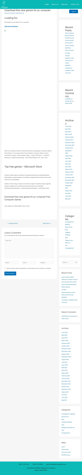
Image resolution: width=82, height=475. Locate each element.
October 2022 (69, 148)
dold (17, 13)
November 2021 (69, 180)
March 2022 (68, 169)
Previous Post (13, 223)
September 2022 (66, 357)
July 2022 (68, 158)
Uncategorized (69, 248)
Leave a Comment (9, 13)
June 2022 (68, 161)
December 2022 (69, 142)
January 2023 (69, 140)
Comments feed (66, 452)
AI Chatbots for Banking (68, 414)
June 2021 (68, 196)
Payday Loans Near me (68, 427)
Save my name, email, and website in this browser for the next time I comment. (29, 268)
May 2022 (68, 164)
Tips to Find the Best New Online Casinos (69, 48)
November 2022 (69, 145)
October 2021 (69, 183)
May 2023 (68, 129)
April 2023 (68, 131)
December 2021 (69, 177)
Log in (63, 447)
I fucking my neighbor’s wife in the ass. (69, 70)
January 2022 (69, 175)
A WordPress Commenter (69, 316)
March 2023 (68, 134)
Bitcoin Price (68, 227)
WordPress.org (66, 455)
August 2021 (68, 190)
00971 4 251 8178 (24, 464)
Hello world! (68, 103)
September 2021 (66, 389)
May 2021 (68, 199)
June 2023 (68, 126)
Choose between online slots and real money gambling (69, 60)
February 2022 (69, 172)
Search (74, 11)
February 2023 (69, 137)
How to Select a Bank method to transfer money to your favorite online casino (69, 37)
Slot (66, 245)
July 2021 (68, 193)
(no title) (67, 53)
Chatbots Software (67, 422)
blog (66, 229)
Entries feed (65, 449)
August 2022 (68, 156)
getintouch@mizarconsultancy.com (56, 464)
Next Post (47, 223)
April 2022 (68, 166)
